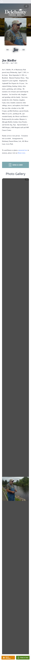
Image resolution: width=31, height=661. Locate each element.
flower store (21, 153)
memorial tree (23, 150)
